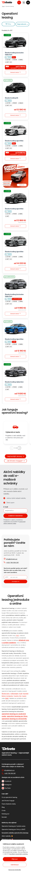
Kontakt (4, 817)
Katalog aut (5, 814)
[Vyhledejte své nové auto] (19, 2)
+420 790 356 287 (12, 563)
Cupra (24, 696)
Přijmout (15, 859)
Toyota (16, 696)
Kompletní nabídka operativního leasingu (15, 833)
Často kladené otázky (9, 804)
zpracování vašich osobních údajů (14, 522)
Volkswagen (14, 693)
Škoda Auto (6, 693)
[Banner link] (15, 176)
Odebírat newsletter (15, 516)
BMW (7, 698)
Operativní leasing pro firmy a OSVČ (13, 829)
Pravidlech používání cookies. (18, 854)
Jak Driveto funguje (8, 800)
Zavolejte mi (15, 581)
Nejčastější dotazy (14, 456)
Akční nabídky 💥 (7, 836)
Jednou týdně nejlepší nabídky (16, 498)
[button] (28, 2)
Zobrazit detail (14, 72)
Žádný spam (10, 503)
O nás (3, 810)
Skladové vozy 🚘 (7, 839)
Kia (20, 696)
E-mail (5, 507)
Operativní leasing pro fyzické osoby (13, 826)
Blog (3, 807)
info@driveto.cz (11, 559)
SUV (17, 635)
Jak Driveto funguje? (15, 461)
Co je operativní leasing (9, 797)
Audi (20, 693)
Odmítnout (15, 865)
